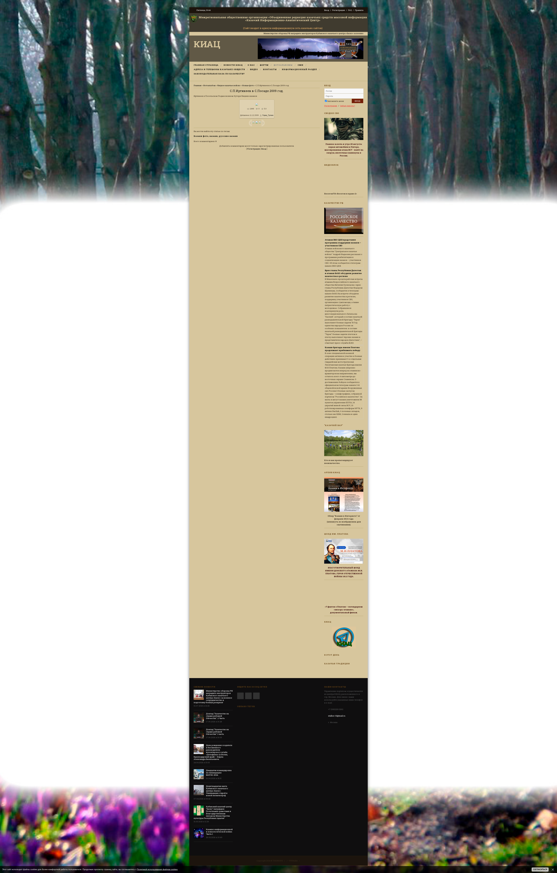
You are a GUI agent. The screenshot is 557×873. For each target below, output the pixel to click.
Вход (326, 10)
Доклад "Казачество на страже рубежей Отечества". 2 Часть (217, 716)
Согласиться (540, 869)
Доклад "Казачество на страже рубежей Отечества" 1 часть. (217, 731)
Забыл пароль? (347, 105)
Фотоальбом (209, 85)
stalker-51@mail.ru (336, 715)
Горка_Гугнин (267, 115)
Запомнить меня (335, 101)
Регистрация (338, 10)
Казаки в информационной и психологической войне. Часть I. (219, 831)
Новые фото (248, 85)
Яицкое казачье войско (228, 85)
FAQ (350, 10)
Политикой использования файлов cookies (157, 869)
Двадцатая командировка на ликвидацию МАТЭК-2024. (219, 772)
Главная (197, 85)
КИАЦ (207, 44)
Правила (359, 10)
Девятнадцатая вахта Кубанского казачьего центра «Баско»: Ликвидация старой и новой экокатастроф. (217, 791)
